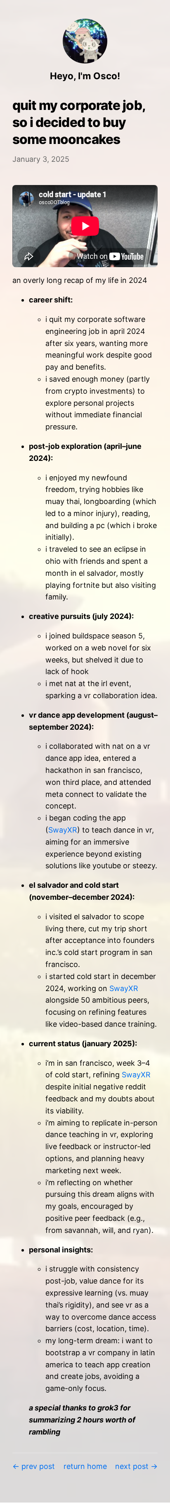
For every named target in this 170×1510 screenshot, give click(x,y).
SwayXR (62, 830)
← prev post (33, 1466)
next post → (136, 1466)
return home (85, 1466)
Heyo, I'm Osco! (85, 75)
